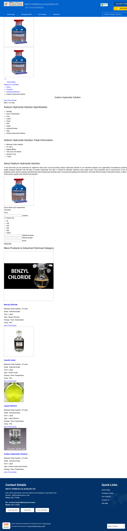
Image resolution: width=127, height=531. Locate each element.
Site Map (105, 503)
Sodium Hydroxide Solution (15, 454)
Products (9, 89)
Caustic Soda (9, 360)
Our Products (42, 14)
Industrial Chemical (13, 92)
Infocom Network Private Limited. (36, 526)
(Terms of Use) (47, 523)
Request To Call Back (11, 85)
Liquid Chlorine (10, 406)
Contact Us (56, 14)
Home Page (11, 14)
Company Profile (26, 14)
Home (8, 87)
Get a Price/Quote (10, 100)
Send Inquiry (11, 82)
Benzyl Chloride (10, 305)
